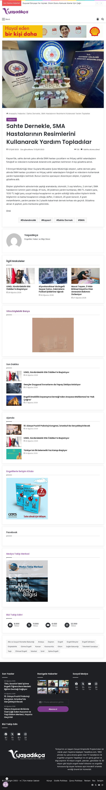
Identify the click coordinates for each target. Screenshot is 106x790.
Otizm (60, 646)
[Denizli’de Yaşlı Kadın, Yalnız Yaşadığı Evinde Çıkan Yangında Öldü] (53, 683)
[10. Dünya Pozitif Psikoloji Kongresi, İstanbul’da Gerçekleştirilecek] (14, 429)
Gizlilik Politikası (60, 781)
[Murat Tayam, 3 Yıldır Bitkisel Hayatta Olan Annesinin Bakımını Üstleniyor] (85, 276)
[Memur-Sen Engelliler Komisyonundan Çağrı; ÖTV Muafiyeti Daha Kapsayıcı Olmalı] (64, 690)
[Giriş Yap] (97, 19)
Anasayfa (12, 113)
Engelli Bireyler (72, 642)
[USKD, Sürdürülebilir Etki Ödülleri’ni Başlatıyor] (20, 276)
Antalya (41, 642)
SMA (82, 220)
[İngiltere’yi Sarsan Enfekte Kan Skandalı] (64, 683)
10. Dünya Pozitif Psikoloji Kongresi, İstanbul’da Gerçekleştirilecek (57, 425)
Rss (93, 781)
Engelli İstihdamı (88, 642)
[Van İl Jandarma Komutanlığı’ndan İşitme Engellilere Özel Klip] (42, 691)
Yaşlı (9, 651)
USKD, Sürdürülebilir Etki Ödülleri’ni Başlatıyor (18, 287)
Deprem (51, 642)
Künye (49, 781)
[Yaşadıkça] (15, 11)
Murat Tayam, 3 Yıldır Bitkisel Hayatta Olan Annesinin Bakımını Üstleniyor (82, 290)
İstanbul (34, 651)
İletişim (100, 781)
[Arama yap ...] (102, 19)
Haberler (21, 113)
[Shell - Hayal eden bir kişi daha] (53, 31)
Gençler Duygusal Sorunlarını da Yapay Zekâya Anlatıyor (52, 384)
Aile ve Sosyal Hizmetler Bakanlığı (21, 642)
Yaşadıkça (31, 235)
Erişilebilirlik (12, 646)
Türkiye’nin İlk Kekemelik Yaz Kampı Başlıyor (45, 450)
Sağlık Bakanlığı (72, 646)
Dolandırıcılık (29, 220)
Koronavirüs (49, 646)
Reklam (87, 781)
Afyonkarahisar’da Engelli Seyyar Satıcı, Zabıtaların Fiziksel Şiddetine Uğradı (52, 289)
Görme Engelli (26, 646)
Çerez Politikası (75, 781)
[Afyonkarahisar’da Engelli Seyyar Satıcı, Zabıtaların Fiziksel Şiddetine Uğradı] (53, 276)
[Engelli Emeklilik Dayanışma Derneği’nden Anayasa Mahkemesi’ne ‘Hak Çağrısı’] (14, 400)
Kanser (38, 646)
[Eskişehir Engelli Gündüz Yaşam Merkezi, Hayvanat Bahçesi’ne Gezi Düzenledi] (42, 682)
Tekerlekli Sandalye (90, 646)
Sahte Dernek (65, 220)
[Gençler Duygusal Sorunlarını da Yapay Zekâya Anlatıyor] (14, 388)
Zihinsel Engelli (21, 651)
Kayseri (47, 220)
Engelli (60, 642)
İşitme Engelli (53, 651)
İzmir (42, 651)
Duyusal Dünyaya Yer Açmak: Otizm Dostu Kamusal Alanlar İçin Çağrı (49, 3)
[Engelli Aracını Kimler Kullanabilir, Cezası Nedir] (53, 691)
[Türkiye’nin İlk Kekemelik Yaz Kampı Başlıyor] (14, 454)
